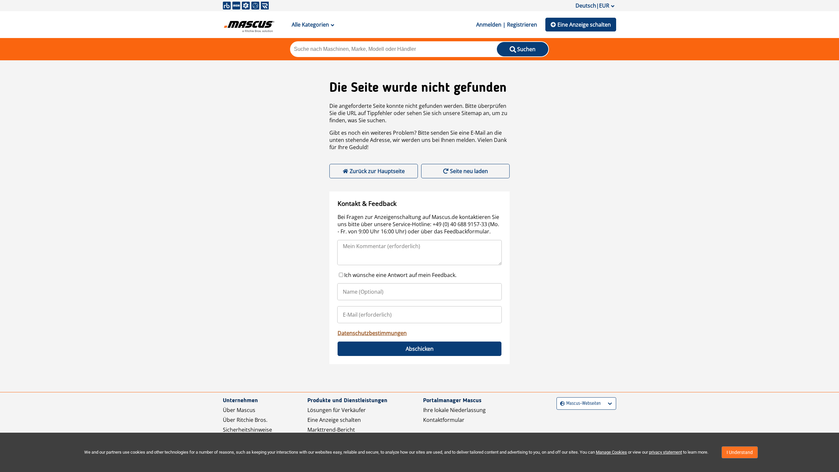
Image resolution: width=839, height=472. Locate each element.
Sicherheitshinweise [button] (247, 429)
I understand (740, 452)
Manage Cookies (611, 452)
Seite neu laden (469, 171)
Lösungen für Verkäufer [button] (336, 410)
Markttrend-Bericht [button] (331, 429)
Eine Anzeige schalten (584, 24)
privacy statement (665, 452)
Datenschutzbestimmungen (372, 333)
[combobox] (561, 403)
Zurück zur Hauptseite (377, 171)
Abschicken (420, 348)
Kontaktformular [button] (443, 419)
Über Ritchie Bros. (245, 419)
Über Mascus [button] (239, 410)
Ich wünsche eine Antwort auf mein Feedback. (400, 275)
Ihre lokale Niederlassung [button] (454, 410)
